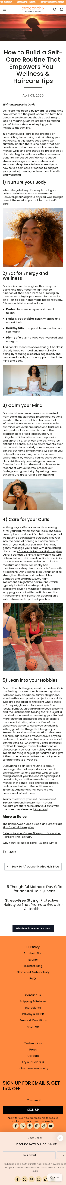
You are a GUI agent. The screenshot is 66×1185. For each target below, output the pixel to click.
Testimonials (33, 1043)
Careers (33, 1056)
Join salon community (33, 1068)
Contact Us (33, 995)
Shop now (40, 809)
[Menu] (4, 9)
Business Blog (33, 966)
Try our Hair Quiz (33, 1062)
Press (33, 1050)
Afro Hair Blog (33, 953)
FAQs (33, 978)
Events (33, 960)
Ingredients (33, 1008)
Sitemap (33, 1027)
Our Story (33, 947)
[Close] (60, 1138)
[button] (54, 9)
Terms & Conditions (33, 1020)
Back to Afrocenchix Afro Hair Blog (35, 867)
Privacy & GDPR (33, 1014)
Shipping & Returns (33, 1001)
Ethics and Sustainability (33, 972)
